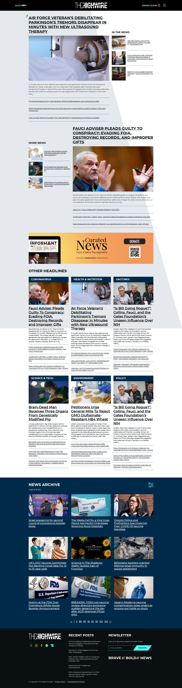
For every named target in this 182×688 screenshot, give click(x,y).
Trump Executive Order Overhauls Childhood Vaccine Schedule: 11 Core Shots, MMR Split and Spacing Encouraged (140, 58)
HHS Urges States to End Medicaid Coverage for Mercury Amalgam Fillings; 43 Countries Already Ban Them (132, 457)
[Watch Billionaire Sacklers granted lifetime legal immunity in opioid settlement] (133, 548)
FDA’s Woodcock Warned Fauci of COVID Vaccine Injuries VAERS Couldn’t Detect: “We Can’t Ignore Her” (47, 349)
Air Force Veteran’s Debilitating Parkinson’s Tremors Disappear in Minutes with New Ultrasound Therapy (67, 25)
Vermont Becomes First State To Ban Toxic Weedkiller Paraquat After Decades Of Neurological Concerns (89, 453)
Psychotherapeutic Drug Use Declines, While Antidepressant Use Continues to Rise (64, 101)
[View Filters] (150, 485)
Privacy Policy (60, 682)
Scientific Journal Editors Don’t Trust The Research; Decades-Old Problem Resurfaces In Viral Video (48, 453)
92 (92, 622)
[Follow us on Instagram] (36, 646)
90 (84, 622)
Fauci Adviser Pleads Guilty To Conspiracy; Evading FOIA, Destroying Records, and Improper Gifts (113, 135)
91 (89, 622)
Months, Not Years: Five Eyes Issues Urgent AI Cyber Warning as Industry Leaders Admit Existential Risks (48, 463)
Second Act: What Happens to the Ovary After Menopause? (83, 651)
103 (106, 622)
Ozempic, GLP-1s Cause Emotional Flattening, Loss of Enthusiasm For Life (140, 73)
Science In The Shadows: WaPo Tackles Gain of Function (87, 566)
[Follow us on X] (31, 646)
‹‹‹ (71, 622)
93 (96, 622)
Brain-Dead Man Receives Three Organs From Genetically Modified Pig (57, 168)
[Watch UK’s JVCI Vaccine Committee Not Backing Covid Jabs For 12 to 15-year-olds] (48, 548)
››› (110, 622)
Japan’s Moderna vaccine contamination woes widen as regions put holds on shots (133, 605)
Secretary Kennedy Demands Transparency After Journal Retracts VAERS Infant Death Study (131, 366)
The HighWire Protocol (76, 682)
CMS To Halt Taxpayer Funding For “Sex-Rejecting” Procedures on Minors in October (64, 118)
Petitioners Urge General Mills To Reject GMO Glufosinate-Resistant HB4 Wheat (56, 184)
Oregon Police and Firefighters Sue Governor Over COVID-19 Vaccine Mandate (130, 525)
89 (80, 622)
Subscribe (142, 648)
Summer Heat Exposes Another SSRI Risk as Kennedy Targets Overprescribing (55, 153)
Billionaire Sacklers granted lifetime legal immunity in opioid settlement (131, 566)
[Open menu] (164, 5)
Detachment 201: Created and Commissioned (79, 667)
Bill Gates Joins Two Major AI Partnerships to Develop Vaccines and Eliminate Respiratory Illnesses (47, 444)
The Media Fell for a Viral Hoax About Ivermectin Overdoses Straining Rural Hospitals (90, 523)
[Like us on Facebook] (41, 646)
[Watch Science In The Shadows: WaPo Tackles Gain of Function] (91, 548)
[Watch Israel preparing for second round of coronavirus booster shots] (48, 505)
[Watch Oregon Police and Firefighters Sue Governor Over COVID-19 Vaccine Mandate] (133, 505)
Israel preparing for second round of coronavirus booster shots (47, 523)
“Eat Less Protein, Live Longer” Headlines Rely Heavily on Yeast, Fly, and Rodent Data (139, 42)
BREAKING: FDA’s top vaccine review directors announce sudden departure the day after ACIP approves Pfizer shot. (90, 608)
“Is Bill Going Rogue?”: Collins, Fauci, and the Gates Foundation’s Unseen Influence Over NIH (111, 217)
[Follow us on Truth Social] (52, 645)
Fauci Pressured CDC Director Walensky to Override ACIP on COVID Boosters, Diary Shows (111, 224)
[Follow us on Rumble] (46, 645)
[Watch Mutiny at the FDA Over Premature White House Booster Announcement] (48, 587)
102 (101, 622)
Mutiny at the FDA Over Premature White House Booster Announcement (44, 605)
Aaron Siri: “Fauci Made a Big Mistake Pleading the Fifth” (96, 209)
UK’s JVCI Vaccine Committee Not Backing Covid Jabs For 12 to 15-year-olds (47, 566)
